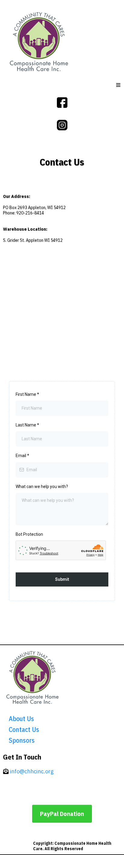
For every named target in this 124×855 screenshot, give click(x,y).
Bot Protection (29, 534)
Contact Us (24, 729)
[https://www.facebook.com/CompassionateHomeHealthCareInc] (62, 102)
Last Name (27, 425)
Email (22, 455)
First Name (27, 394)
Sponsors (22, 740)
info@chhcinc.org (32, 771)
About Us (21, 718)
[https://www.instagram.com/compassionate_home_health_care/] (62, 124)
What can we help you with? (42, 486)
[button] (118, 85)
